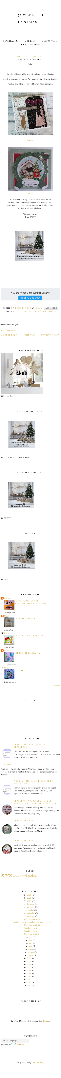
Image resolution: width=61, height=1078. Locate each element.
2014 (29, 985)
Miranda (7, 650)
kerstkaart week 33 (45, 311)
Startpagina (11, 41)
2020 (29, 967)
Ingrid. (30, 139)
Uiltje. (20, 670)
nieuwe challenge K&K (30, 635)
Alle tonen (56, 685)
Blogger (46, 1020)
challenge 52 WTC (19, 876)
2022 (29, 961)
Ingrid (6, 633)
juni (30, 940)
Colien (7, 667)
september (31, 913)
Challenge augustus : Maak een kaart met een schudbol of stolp (35, 802)
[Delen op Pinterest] (56, 308)
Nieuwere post (50, 335)
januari (30, 955)
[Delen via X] (51, 308)
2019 (29, 970)
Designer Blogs (38, 1062)
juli (30, 937)
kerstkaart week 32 (31, 931)
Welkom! (7, 764)
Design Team (50, 41)
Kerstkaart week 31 (32, 934)
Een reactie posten (8, 330)
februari (31, 952)
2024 (29, 901)
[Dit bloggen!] (48, 308)
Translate (20, 1044)
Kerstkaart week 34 (32, 925)
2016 (29, 979)
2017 (29, 976)
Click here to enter (30, 297)
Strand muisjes (25, 618)
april (30, 946)
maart (30, 949)
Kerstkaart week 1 (25, 840)
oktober (31, 910)
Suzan (30, 193)
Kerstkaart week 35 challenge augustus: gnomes (32, 922)
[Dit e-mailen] (45, 308)
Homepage (29, 335)
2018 (29, 973)
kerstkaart (28, 311)
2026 (29, 895)
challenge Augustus (32, 919)
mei (30, 943)
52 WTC (16, 311)
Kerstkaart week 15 (26, 820)
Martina (7, 598)
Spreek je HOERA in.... (29, 653)
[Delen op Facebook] (53, 308)
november (31, 907)
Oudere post (9, 335)
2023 (29, 958)
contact (30, 41)
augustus (30, 916)
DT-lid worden (30, 44)
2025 (29, 897)
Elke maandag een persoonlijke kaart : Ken (31, 602)
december (30, 903)
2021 (29, 964)
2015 (29, 982)
